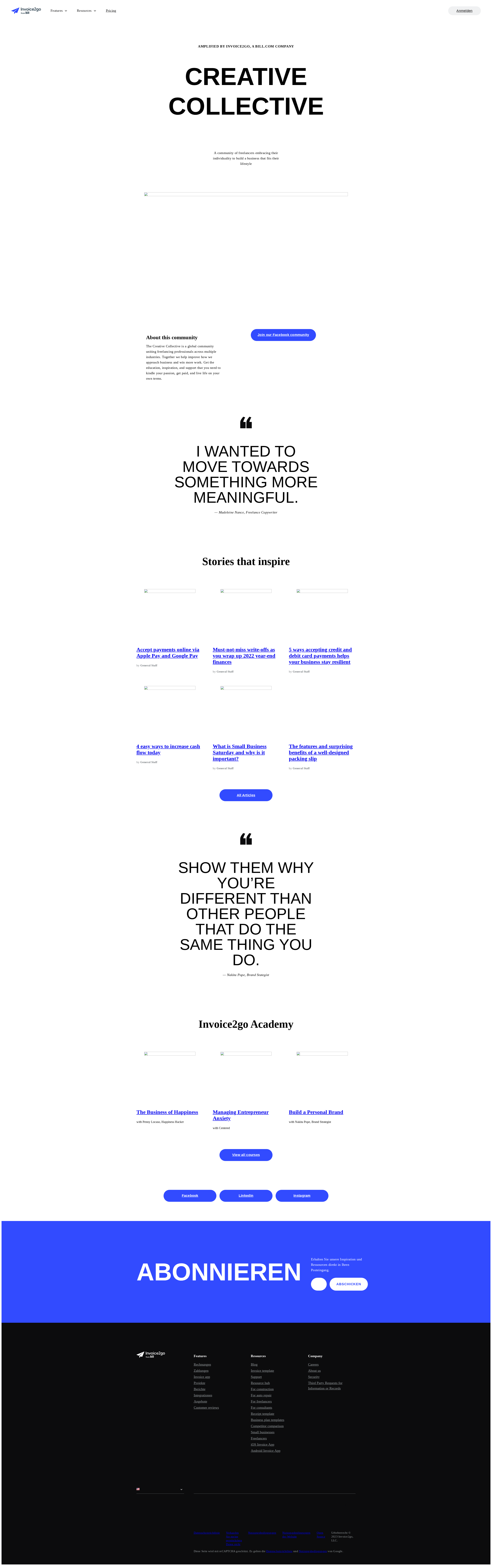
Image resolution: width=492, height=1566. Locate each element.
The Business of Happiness (167, 1112)
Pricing (111, 11)
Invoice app (202, 1377)
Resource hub (260, 1383)
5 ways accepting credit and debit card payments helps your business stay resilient (320, 656)
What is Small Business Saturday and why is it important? (240, 752)
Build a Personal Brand (316, 1112)
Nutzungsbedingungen (262, 1532)
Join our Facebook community (283, 335)
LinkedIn (246, 1196)
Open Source (321, 1534)
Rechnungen (202, 1364)
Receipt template (262, 1414)
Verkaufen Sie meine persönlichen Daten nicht (234, 1538)
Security (314, 1377)
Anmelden (464, 11)
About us (314, 1371)
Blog (254, 1364)
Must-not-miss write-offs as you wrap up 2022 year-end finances (244, 656)
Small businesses (262, 1432)
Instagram (301, 1196)
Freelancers (259, 1438)
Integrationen (203, 1395)
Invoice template (262, 1371)
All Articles (246, 795)
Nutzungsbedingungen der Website (296, 1534)
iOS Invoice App (262, 1444)
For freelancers (261, 1401)
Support (256, 1377)
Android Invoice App (265, 1451)
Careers (313, 1364)
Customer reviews (206, 1407)
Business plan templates (267, 1420)
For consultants (261, 1407)
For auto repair (261, 1395)
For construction (262, 1389)
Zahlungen (201, 1371)
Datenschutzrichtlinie (207, 1532)
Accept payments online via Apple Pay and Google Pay (167, 653)
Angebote (200, 1401)
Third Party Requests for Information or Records (325, 1385)
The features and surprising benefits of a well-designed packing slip (321, 752)
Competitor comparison (267, 1426)
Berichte (199, 1389)
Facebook (190, 1196)
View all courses (246, 1155)
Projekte (199, 1383)
